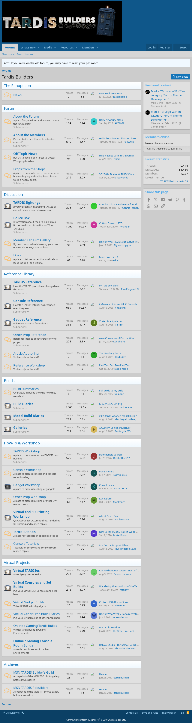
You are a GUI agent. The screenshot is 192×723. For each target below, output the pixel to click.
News (17, 95)
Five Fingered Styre (131, 289)
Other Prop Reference (29, 334)
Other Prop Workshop (29, 497)
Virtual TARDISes (26, 570)
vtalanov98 (126, 407)
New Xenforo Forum (110, 93)
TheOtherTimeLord (123, 631)
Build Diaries (23, 404)
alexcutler (120, 605)
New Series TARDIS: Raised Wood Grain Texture (125, 531)
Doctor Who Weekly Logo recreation (119, 614)
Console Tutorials (26, 543)
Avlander (125, 226)
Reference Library (19, 274)
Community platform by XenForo (96, 719)
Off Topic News (25, 154)
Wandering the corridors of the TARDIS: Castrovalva (127, 586)
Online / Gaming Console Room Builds (32, 643)
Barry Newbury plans (111, 120)
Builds (9, 380)
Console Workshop (27, 470)
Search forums (25, 54)
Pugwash (129, 142)
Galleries (20, 427)
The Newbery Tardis (110, 353)
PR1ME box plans (108, 285)
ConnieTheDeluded (133, 207)
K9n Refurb (105, 498)
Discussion (13, 194)
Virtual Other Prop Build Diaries (36, 614)
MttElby (124, 590)
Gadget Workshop (26, 485)
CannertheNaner (123, 574)
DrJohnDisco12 (121, 458)
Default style (12, 712)
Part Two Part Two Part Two (114, 365)
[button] (38, 47)
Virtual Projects (17, 562)
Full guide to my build (111, 390)
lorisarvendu (121, 177)
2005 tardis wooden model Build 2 (118, 416)
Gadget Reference (27, 319)
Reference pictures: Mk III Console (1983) (121, 304)
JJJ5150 (118, 324)
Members (88, 47)
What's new (28, 47)
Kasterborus (120, 475)
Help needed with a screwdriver (116, 155)
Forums (10, 47)
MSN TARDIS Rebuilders (30, 687)
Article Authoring (26, 353)
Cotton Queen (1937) (110, 223)
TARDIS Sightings (26, 202)
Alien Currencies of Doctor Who (116, 338)
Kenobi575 (119, 341)
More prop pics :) (108, 257)
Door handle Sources (110, 454)
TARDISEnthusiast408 (174, 181)
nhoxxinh (120, 307)
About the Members (29, 135)
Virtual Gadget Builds (28, 602)
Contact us (132, 712)
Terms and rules (149, 712)
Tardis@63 (120, 357)
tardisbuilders (121, 677)
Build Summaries (26, 389)
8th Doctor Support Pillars (113, 545)
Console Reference (28, 301)
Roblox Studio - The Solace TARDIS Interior (122, 645)
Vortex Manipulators (110, 321)
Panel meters (106, 471)
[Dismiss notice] (186, 63)
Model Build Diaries (28, 416)
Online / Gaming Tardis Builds (35, 625)
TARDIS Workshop (26, 451)
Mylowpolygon (122, 245)
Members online (157, 137)
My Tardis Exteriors (109, 627)
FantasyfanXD (122, 431)
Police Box (21, 218)
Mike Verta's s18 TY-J (110, 404)
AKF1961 (119, 123)
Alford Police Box (108, 516)
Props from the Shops (29, 169)
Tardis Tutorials (24, 532)
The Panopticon (17, 85)
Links (17, 255)
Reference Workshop (29, 365)
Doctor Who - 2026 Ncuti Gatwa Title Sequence (125, 241)
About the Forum (26, 116)
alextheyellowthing (125, 419)
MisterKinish (120, 535)
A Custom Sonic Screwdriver (114, 427)
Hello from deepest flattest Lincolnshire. (121, 138)
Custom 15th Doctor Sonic (113, 602)
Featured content (158, 85)
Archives (11, 664)
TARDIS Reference (27, 282)
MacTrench (119, 502)
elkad (117, 159)
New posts (8, 54)
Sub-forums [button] (19, 127)
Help (181, 712)
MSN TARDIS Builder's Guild (33, 672)
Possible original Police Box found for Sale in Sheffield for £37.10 (134, 204)
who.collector (120, 617)
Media (48, 47)
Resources (67, 47)
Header (103, 674)
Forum (9, 108)
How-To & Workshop (22, 443)
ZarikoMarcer (122, 519)
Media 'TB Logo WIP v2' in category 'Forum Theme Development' (168, 95)
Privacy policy (168, 712)
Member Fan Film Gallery (32, 240)
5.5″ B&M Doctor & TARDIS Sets (116, 174)
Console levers (107, 485)
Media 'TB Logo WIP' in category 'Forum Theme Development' (166, 115)
